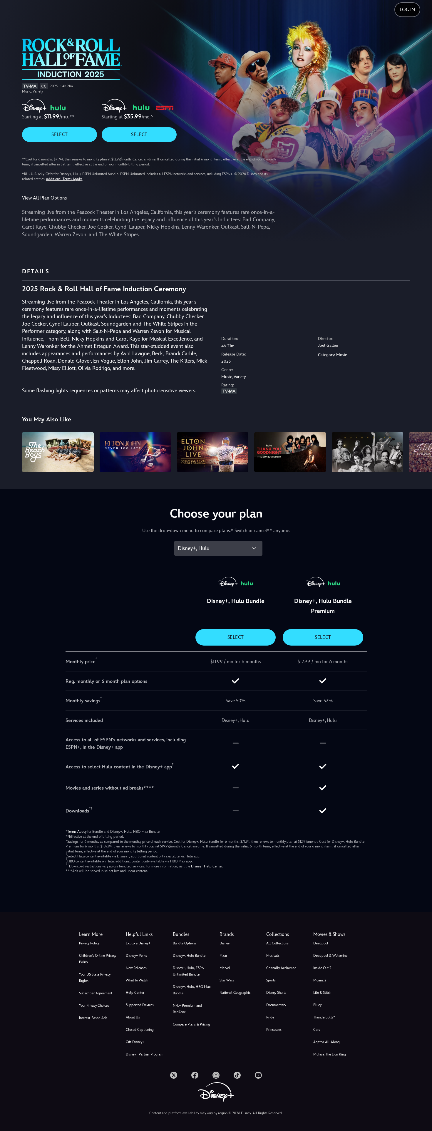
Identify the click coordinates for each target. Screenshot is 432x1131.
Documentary (276, 1005)
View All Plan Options (44, 198)
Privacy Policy (89, 943)
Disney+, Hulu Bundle (189, 956)
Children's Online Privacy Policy (97, 959)
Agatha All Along (326, 1042)
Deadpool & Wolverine (330, 956)
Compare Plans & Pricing (191, 1024)
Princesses (274, 1030)
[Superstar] (367, 452)
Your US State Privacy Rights (94, 977)
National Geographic (235, 993)
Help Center (135, 993)
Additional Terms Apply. (64, 179)
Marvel (225, 968)
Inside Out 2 (322, 968)
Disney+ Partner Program (144, 1054)
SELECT (59, 134)
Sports (271, 980)
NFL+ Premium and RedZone (187, 1008)
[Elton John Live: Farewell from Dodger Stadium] (212, 452)
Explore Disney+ (138, 943)
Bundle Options (184, 943)
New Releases (136, 968)
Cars (316, 1030)
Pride (270, 1017)
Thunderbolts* (324, 1017)
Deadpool (320, 943)
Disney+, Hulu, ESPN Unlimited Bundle (188, 971)
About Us (133, 1017)
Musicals (272, 956)
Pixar (223, 956)
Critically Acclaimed (281, 968)
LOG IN (407, 9)
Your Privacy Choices (94, 1005)
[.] (173, 1075)
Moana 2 (319, 980)
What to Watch (137, 980)
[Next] (420, 451)
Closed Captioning (140, 1030)
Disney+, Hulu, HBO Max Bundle (192, 990)
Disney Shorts (276, 993)
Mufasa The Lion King (329, 1054)
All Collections (277, 943)
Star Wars (227, 980)
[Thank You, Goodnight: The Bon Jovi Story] (290, 452)
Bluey (317, 1005)
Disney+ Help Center (206, 866)
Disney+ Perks (136, 956)
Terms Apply (76, 832)
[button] (145, 934)
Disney (225, 943)
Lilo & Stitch (322, 993)
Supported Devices (140, 1005)
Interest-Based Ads (93, 1018)
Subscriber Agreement (95, 993)
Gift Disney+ (135, 1042)
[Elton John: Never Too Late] (135, 452)
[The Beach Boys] (57, 452)
